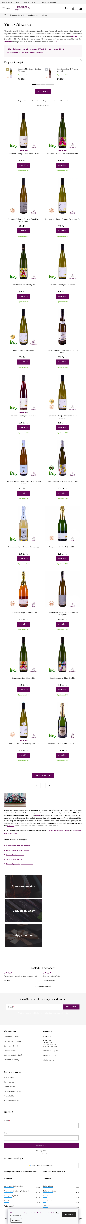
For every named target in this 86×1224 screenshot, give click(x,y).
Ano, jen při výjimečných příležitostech (16, 1191)
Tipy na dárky (9, 1077)
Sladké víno (46, 1206)
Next (81, 61)
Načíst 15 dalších (43, 775)
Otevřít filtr (43, 91)
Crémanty (8, 41)
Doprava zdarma (10, 1050)
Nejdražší (34, 101)
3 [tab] (43, 84)
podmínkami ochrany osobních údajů (54, 1013)
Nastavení (16, 1220)
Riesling (74, 36)
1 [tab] (34, 84)
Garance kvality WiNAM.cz (10, 2)
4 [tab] (48, 84)
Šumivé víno (47, 1196)
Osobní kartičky (9, 1086)
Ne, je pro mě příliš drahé (12, 1196)
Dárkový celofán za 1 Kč (12, 1091)
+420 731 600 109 (49, 1055)
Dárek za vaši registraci (48, 2)
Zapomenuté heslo (41, 1154)
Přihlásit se (71, 1007)
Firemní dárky (9, 1096)
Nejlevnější (22, 101)
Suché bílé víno (48, 1186)
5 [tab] (52, 84)
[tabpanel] (23, 74)
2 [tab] (38, 84)
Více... (56, 41)
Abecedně (64, 101)
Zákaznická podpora (50, 1051)
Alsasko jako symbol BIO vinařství (18, 845)
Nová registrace (41, 1151)
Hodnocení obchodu (29, 2)
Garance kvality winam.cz (15, 855)
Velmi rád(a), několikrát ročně (13, 1186)
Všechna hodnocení (43, 987)
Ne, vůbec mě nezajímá (11, 1201)
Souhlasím (69, 1214)
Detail (23, 231)
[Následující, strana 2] (43, 785)
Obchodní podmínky (11, 1060)
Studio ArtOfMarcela (11, 1100)
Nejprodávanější (49, 101)
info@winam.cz (48, 1060)
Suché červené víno (49, 1191)
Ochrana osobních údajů (13, 1055)
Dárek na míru (9, 1082)
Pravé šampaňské (48, 1201)
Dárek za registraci (11, 1046)
